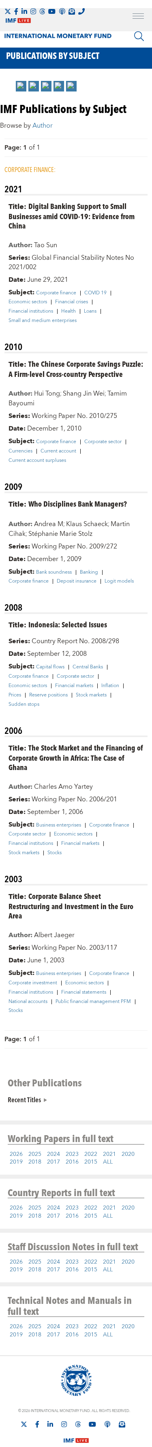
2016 (72, 1162)
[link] (21, 86)
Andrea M (48, 524)
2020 (128, 1154)
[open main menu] (138, 17)
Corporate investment (33, 983)
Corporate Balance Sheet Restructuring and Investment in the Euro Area (71, 905)
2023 (72, 1154)
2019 (16, 1162)
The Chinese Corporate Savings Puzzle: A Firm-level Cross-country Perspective (76, 368)
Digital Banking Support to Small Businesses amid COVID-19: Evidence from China (72, 215)
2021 (109, 1154)
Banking (89, 572)
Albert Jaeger (54, 935)
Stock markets (91, 695)
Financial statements (83, 992)
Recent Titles (24, 1099)
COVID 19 (95, 293)
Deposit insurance (76, 581)
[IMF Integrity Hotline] (81, 11)
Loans (90, 311)
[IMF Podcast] (62, 11)
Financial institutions (31, 311)
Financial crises (71, 302)
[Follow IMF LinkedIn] (24, 11)
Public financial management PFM (93, 1001)
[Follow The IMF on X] (7, 11)
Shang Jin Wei (84, 393)
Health (68, 311)
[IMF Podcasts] (107, 1424)
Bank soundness (54, 572)
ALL (108, 1162)
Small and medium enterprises (43, 320)
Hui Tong (47, 393)
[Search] (139, 36)
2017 (53, 1162)
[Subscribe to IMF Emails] (72, 11)
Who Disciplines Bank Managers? (77, 503)
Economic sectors (28, 302)
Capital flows (50, 667)
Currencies (20, 451)
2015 (90, 1162)
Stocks (54, 853)
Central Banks (88, 667)
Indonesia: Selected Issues (67, 624)
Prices (15, 695)
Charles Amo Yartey (63, 786)
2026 (16, 1154)
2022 (90, 1154)
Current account (58, 451)
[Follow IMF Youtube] (52, 11)
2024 (53, 1154)
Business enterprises (58, 825)
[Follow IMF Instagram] (33, 11)
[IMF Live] (76, 1435)
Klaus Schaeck (87, 524)
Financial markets (74, 685)
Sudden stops (24, 704)
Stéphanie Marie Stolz (60, 534)
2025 (34, 1154)
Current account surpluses (37, 460)
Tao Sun (45, 245)
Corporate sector (103, 442)
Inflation (110, 685)
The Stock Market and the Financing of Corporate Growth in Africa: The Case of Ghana (76, 757)
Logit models (119, 581)
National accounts (28, 1001)
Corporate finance (56, 293)
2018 (34, 1162)
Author (42, 125)
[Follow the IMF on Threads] (42, 11)
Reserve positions (48, 695)
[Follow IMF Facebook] (16, 11)
